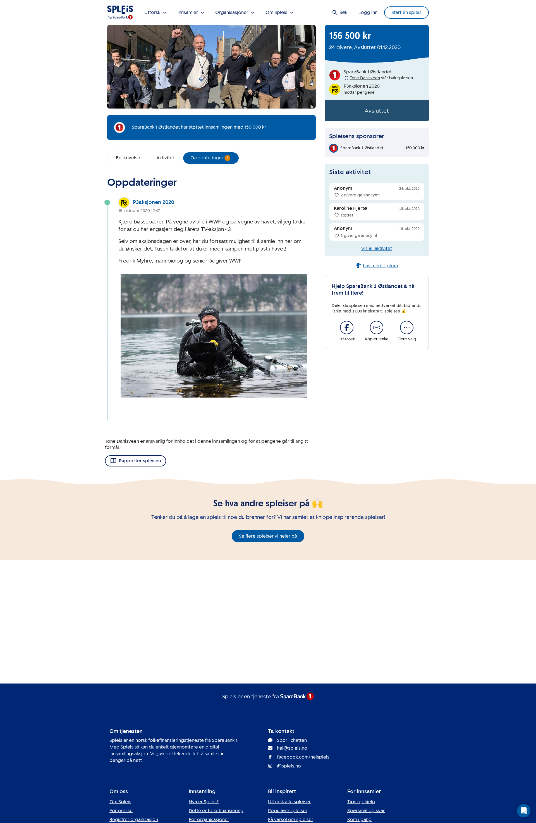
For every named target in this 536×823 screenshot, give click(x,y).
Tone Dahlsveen (365, 78)
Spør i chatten (292, 740)
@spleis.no (289, 766)
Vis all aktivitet (376, 248)
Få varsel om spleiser (290, 819)
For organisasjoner (209, 819)
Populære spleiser (287, 810)
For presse (121, 810)
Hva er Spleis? (204, 801)
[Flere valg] (406, 327)
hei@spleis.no (292, 748)
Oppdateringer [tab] (209, 157)
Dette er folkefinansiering (216, 810)
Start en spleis (406, 12)
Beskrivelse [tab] (128, 157)
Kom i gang (359, 819)
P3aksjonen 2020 (153, 202)
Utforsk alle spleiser (289, 801)
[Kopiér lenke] (376, 327)
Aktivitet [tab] (165, 157)
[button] (523, 810)
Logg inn (367, 12)
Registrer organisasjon (133, 819)
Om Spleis (120, 801)
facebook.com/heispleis (303, 757)
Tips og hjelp (361, 801)
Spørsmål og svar (366, 810)
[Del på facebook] (346, 327)
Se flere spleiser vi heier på (268, 536)
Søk (343, 12)
